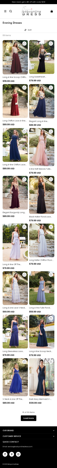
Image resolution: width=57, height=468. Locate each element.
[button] (5, 11)
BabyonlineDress (13, 464)
